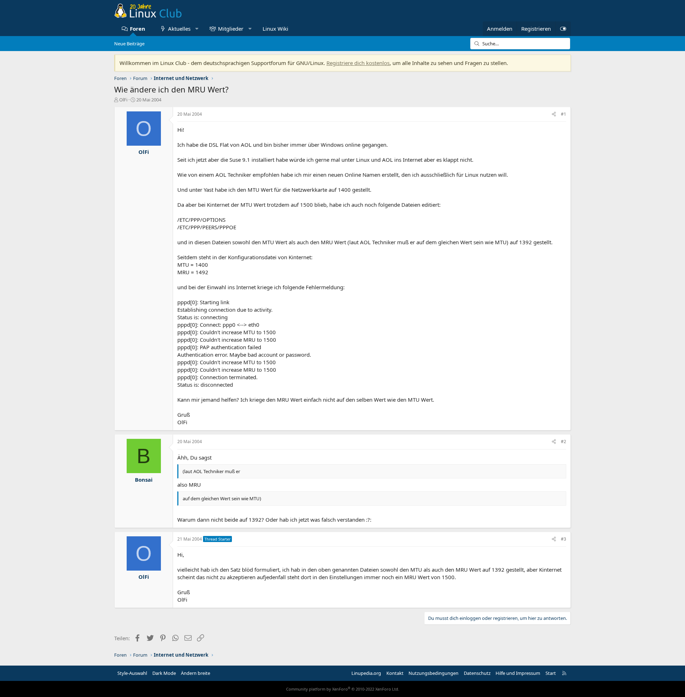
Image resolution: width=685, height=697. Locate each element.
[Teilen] (553, 114)
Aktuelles (179, 28)
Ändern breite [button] (195, 673)
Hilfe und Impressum (518, 673)
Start (551, 673)
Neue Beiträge (129, 43)
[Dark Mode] (563, 28)
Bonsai (144, 479)
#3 (563, 539)
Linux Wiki (275, 28)
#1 (563, 114)
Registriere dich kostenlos (358, 62)
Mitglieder (230, 28)
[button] (196, 28)
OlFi (123, 99)
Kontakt (395, 673)
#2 (563, 441)
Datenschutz (477, 673)
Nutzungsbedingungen (433, 673)
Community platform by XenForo (342, 689)
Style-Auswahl (132, 673)
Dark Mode (164, 673)
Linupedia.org (366, 673)
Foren (137, 28)
